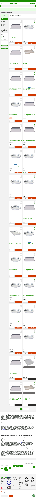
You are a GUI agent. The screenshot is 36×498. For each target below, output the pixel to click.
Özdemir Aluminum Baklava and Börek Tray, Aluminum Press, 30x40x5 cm (29, 115)
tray (17, 432)
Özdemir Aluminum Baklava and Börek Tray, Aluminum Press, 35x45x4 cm (15, 140)
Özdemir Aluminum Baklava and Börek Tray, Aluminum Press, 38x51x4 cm (15, 399)
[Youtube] (2, 468)
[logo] (13, 3)
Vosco (32, 482)
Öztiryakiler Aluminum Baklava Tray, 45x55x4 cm (28, 399)
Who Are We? (15, 479)
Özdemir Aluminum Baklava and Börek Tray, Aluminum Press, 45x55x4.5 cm (29, 140)
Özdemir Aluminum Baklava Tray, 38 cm (28, 243)
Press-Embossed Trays (4, 24)
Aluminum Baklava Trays (4, 31)
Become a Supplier (20, 486)
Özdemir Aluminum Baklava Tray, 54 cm (28, 295)
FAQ (13, 480)
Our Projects (21, 482)
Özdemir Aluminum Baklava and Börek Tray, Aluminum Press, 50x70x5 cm (29, 89)
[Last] (28, 409)
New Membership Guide (15, 485)
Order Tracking (20, 480)
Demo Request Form (21, 484)
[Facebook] (7, 468)
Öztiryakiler (32, 480)
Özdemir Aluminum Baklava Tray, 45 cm (14, 269)
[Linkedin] (7, 470)
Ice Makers (26, 481)
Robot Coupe (33, 485)
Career (14, 486)
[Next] (26, 409)
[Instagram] (5, 468)
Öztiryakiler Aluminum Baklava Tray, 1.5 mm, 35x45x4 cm (29, 63)
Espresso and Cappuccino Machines (27, 483)
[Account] (28, 3)
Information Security (14, 482)
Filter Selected (4, 48)
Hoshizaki (32, 481)
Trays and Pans (3, 21)
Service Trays (3, 29)
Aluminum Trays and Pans (4, 27)
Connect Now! (4, 18)
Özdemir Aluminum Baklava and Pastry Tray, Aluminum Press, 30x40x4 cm (29, 270)
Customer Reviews (20, 488)
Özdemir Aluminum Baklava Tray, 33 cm (28, 321)
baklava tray (20, 442)
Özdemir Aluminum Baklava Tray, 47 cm (14, 217)
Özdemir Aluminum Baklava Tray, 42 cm (14, 114)
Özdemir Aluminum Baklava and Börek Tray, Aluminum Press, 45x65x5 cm (15, 347)
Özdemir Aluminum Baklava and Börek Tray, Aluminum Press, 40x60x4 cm (15, 37)
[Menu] (1, 3)
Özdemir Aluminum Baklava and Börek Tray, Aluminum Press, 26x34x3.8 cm (15, 89)
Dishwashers (27, 480)
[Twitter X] (5, 470)
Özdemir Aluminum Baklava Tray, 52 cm (14, 295)
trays (4, 429)
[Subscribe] (34, 467)
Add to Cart (18, 43)
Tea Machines (27, 485)
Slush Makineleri (26, 487)
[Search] (34, 6)
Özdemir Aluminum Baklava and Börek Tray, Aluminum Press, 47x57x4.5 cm (15, 373)
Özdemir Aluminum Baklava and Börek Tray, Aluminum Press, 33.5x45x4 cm (29, 218)
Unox (31, 486)
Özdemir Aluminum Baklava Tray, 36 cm (14, 321)
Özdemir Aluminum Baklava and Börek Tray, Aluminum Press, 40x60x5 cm (15, 63)
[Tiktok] (10, 468)
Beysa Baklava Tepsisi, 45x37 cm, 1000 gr (15, 243)
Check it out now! (19, 466)
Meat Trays (2, 25)
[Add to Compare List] (21, 22)
